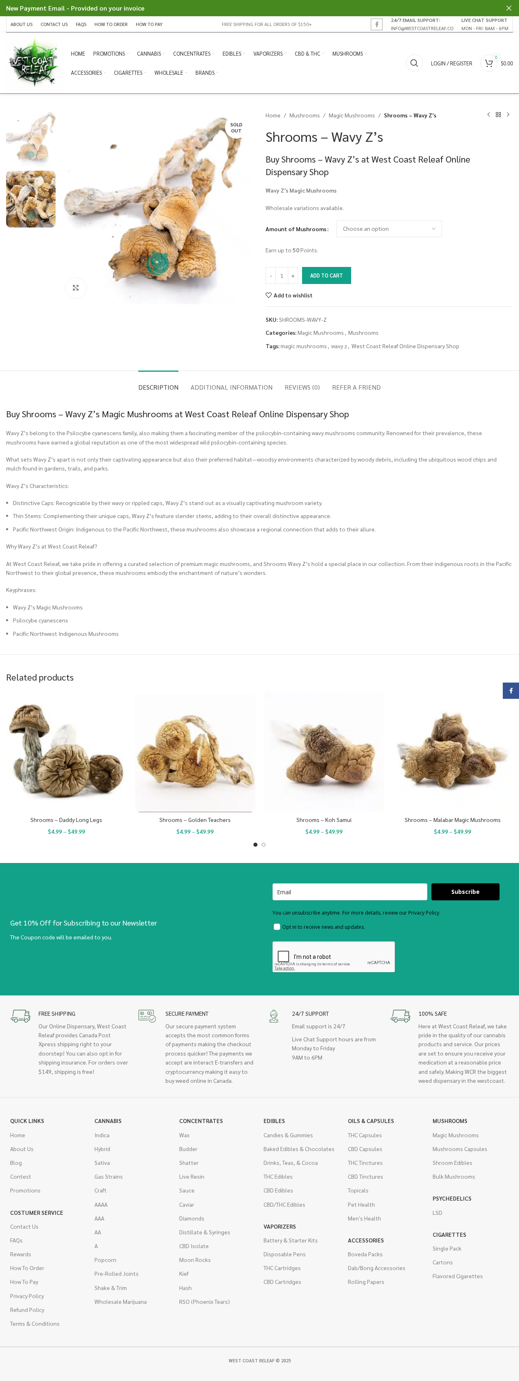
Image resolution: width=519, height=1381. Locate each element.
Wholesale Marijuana (120, 1301)
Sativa (102, 1162)
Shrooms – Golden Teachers (195, 819)
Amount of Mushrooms (296, 228)
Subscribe (465, 891)
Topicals (358, 1190)
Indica (101, 1134)
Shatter (189, 1162)
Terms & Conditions (35, 1323)
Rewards (20, 1253)
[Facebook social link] (377, 24)
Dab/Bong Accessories (376, 1267)
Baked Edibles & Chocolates (299, 1148)
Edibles (274, 1120)
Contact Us (24, 1226)
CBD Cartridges (282, 1281)
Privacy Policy (27, 1295)
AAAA (100, 1204)
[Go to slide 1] (255, 845)
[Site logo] (34, 62)
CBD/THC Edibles (284, 1204)
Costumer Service (36, 1212)
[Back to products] (498, 115)
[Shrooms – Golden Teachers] (195, 752)
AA (97, 1232)
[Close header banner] (509, 8)
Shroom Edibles (452, 1162)
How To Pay (24, 1281)
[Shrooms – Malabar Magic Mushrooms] (452, 752)
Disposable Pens (285, 1253)
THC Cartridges (282, 1267)
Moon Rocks (195, 1259)
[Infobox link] (422, 24)
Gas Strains (108, 1176)
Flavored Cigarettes (458, 1275)
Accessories (366, 1240)
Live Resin (191, 1176)
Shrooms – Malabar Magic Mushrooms (453, 819)
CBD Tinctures (365, 1176)
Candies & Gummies (288, 1134)
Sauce (187, 1190)
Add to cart (326, 275)
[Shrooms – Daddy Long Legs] (66, 752)
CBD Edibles (278, 1190)
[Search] (414, 63)
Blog (16, 1162)
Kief (184, 1273)
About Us (22, 1148)
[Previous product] (488, 115)
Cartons (443, 1262)
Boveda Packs (365, 1253)
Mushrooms (305, 115)
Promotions (25, 1190)
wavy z (339, 345)
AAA (99, 1218)
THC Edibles (278, 1176)
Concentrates (201, 1120)
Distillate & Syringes (204, 1232)
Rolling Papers (366, 1281)
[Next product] (508, 115)
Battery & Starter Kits (291, 1240)
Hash (185, 1287)
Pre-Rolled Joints (116, 1273)
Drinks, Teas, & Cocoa (291, 1162)
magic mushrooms (304, 345)
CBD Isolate (194, 1245)
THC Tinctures (365, 1162)
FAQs (16, 1240)
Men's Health (364, 1218)
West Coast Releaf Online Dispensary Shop (405, 345)
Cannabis (108, 1120)
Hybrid (102, 1148)
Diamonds (191, 1218)
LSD (437, 1212)
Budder (188, 1148)
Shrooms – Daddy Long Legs (66, 819)
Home (273, 115)
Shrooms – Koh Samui (324, 819)
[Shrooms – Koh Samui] (324, 752)
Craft (100, 1190)
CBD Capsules (365, 1148)
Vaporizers (280, 1226)
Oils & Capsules (371, 1120)
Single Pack (447, 1248)
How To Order (27, 1267)
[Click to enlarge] (76, 288)
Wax (184, 1134)
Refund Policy (27, 1309)
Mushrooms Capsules (460, 1148)
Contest (20, 1176)
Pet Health (361, 1204)
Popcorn (105, 1259)
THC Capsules (365, 1134)
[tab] (158, 383)
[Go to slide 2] (264, 845)
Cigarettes (449, 1234)
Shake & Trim (110, 1287)
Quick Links (27, 1120)
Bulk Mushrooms (454, 1176)
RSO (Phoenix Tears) (204, 1301)
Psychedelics (452, 1198)
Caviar (186, 1204)
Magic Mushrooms (352, 115)
